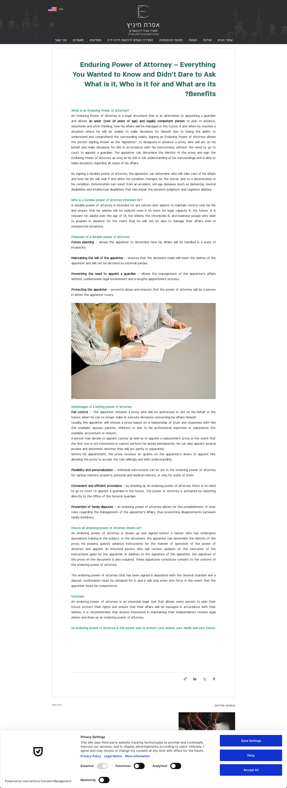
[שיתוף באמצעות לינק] (185, 679)
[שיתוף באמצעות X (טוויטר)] (204, 679)
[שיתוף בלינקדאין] (195, 679)
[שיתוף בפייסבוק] (214, 679)
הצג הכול (56, 704)
